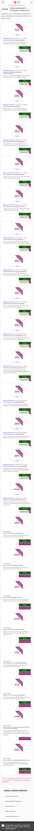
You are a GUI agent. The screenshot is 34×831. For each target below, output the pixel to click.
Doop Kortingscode (10, 806)
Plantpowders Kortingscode (12, 816)
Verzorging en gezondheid (14, 778)
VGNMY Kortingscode (10, 811)
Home (3, 778)
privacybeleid (11, 828)
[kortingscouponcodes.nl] (17, 2)
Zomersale (8, 780)
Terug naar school (18, 780)
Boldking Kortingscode (8, 38)
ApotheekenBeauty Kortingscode (13, 801)
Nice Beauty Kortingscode (11, 796)
